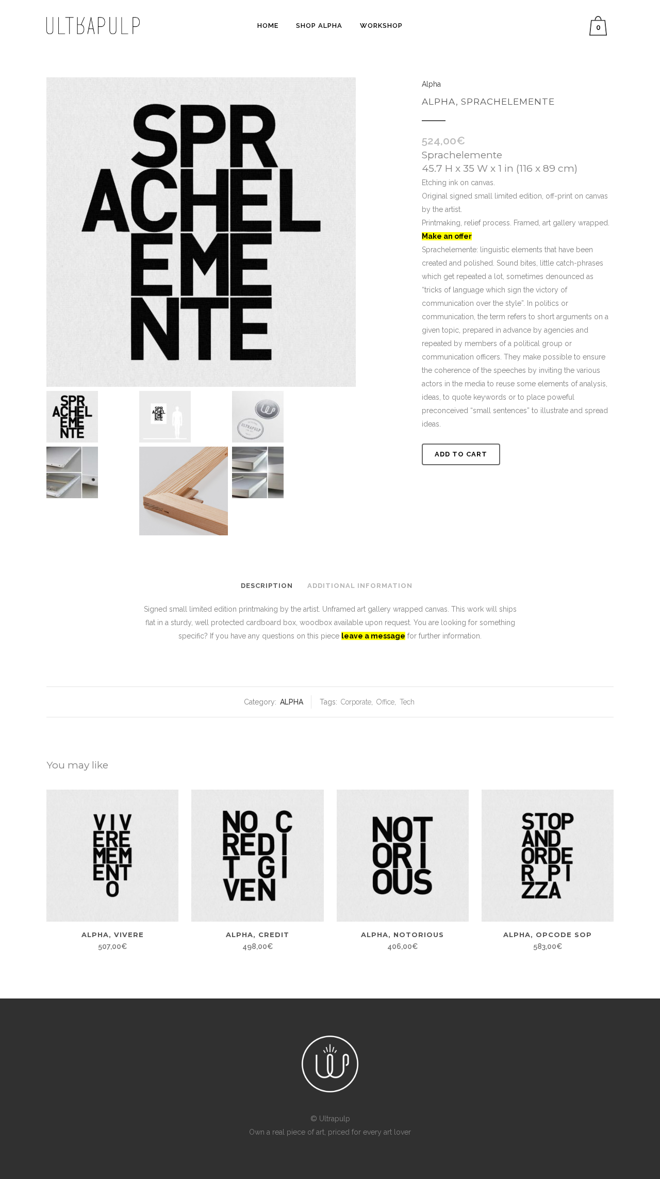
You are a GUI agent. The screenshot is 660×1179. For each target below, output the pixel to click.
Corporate (356, 702)
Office (385, 702)
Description (267, 586)
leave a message (373, 636)
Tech (407, 702)
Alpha (291, 702)
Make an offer (447, 236)
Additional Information (359, 586)
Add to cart (461, 454)
